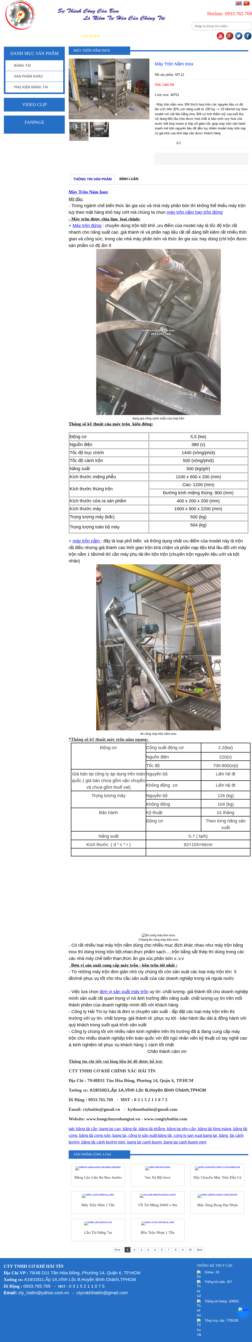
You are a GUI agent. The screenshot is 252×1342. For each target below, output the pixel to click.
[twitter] (238, 38)
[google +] (229, 38)
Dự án (156, 36)
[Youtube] (220, 38)
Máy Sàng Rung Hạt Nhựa (217, 1205)
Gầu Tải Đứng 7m (98, 1232)
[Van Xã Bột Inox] (157, 1168)
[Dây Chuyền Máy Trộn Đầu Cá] (217, 1168)
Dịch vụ (114, 36)
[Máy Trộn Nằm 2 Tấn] (98, 1196)
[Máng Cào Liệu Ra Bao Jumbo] (98, 1168)
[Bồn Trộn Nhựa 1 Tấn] (157, 1223)
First (117, 1249)
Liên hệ (207, 36)
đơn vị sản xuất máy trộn (124, 991)
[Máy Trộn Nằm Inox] (109, 118)
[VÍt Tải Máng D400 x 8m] (157, 1196)
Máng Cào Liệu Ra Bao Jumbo (98, 1177)
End (199, 1249)
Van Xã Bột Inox (158, 1177)
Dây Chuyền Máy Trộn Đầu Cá (217, 1177)
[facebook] (248, 38)
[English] (239, 4)
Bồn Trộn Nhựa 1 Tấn (157, 1232)
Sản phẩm (90, 36)
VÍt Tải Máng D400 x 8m (157, 1205)
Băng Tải (22, 65)
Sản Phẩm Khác (28, 76)
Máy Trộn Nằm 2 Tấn (98, 1205)
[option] (79, 131)
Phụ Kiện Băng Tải (31, 87)
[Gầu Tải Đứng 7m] (98, 1223)
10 (190, 1249)
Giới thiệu (64, 36)
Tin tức (135, 36)
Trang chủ (36, 36)
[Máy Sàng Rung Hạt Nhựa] (217, 1196)
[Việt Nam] (246, 4)
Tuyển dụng (181, 36)
